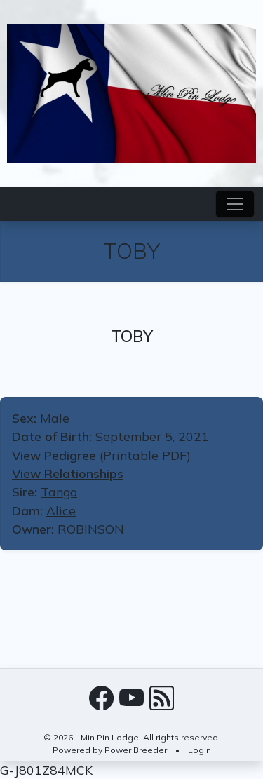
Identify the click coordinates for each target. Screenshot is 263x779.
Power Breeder (135, 750)
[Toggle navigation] (235, 204)
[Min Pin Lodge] (131, 92)
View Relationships (67, 473)
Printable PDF (145, 455)
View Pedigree (54, 455)
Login (199, 750)
